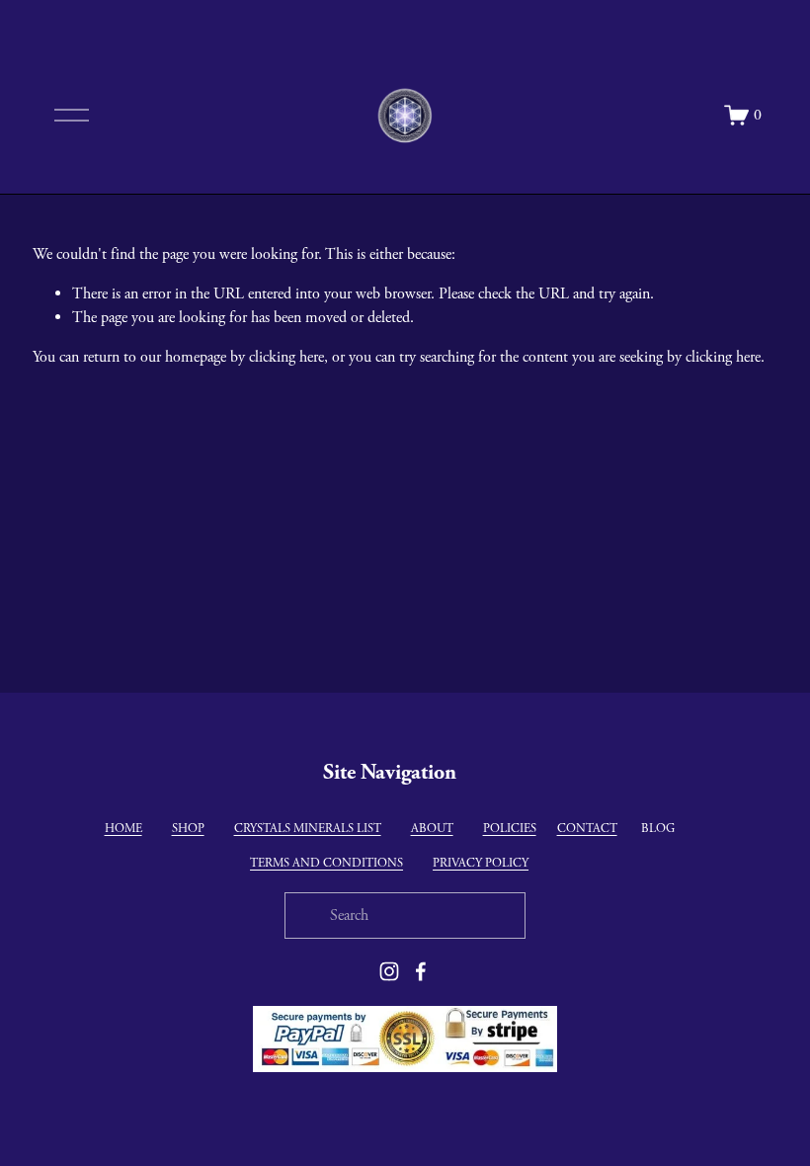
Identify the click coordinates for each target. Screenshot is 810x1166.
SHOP (188, 828)
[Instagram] (389, 971)
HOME (123, 828)
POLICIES (509, 828)
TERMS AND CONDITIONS (326, 863)
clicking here (286, 357)
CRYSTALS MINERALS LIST (307, 828)
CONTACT (587, 828)
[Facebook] (421, 971)
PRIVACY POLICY (480, 863)
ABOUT (432, 828)
